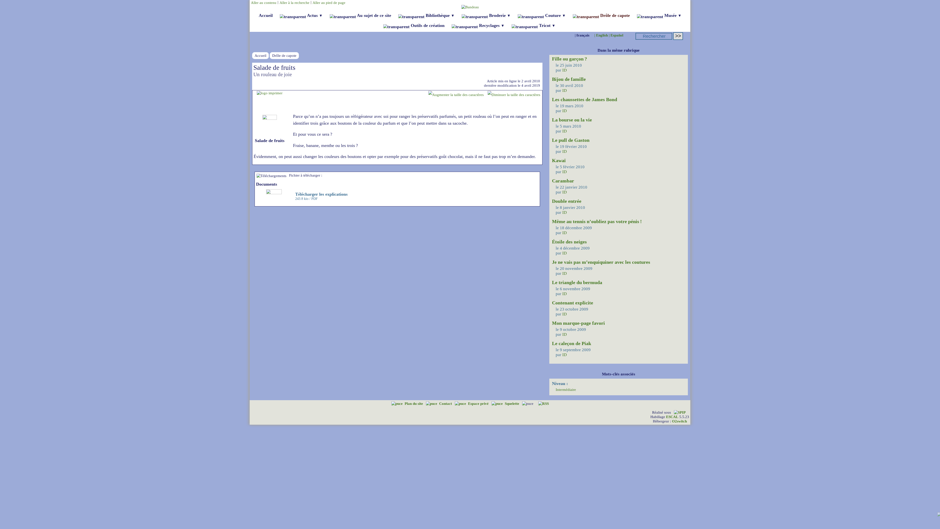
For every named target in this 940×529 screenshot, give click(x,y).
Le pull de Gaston (570, 140)
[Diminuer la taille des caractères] (514, 95)
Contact (446, 403)
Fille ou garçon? (569, 58)
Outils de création (427, 25)
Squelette (512, 403)
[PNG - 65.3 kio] (269, 118)
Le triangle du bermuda (577, 282)
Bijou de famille (569, 79)
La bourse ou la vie (572, 119)
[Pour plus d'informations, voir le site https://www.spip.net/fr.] (680, 412)
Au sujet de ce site (373, 15)
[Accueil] (470, 7)
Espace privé (479, 403)
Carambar (563, 180)
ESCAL (672, 417)
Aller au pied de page (329, 2)
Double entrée (566, 201)
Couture (555, 15)
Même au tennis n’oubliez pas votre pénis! (597, 221)
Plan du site (414, 403)
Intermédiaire (566, 389)
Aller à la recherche (294, 2)
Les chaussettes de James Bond (584, 99)
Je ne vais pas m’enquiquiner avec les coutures (601, 262)
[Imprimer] (269, 93)
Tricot (546, 25)
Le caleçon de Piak (571, 343)
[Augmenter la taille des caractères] (456, 95)
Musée (672, 15)
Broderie (499, 15)
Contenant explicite (572, 302)
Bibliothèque (439, 15)
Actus (314, 15)
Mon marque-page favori (578, 323)
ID (564, 70)
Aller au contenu (263, 2)
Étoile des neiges (569, 241)
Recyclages (491, 25)
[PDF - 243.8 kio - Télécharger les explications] (274, 193)
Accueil (266, 15)
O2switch (679, 421)
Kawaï (559, 160)
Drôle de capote (614, 15)
